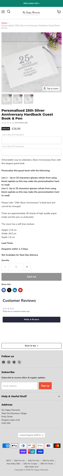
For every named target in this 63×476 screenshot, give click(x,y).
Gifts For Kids (48, 460)
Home (4, 23)
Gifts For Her (19, 460)
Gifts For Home (46, 463)
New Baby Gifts (13, 463)
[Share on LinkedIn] (15, 290)
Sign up (45, 385)
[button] (7, 99)
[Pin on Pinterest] (20, 290)
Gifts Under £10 (31, 466)
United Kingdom (30, 435)
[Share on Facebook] (3, 290)
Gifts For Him (33, 460)
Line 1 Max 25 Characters (13, 135)
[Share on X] (9, 290)
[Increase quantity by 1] (27, 267)
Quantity (5, 260)
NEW (8, 460)
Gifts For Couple (30, 463)
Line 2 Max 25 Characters (13, 146)
